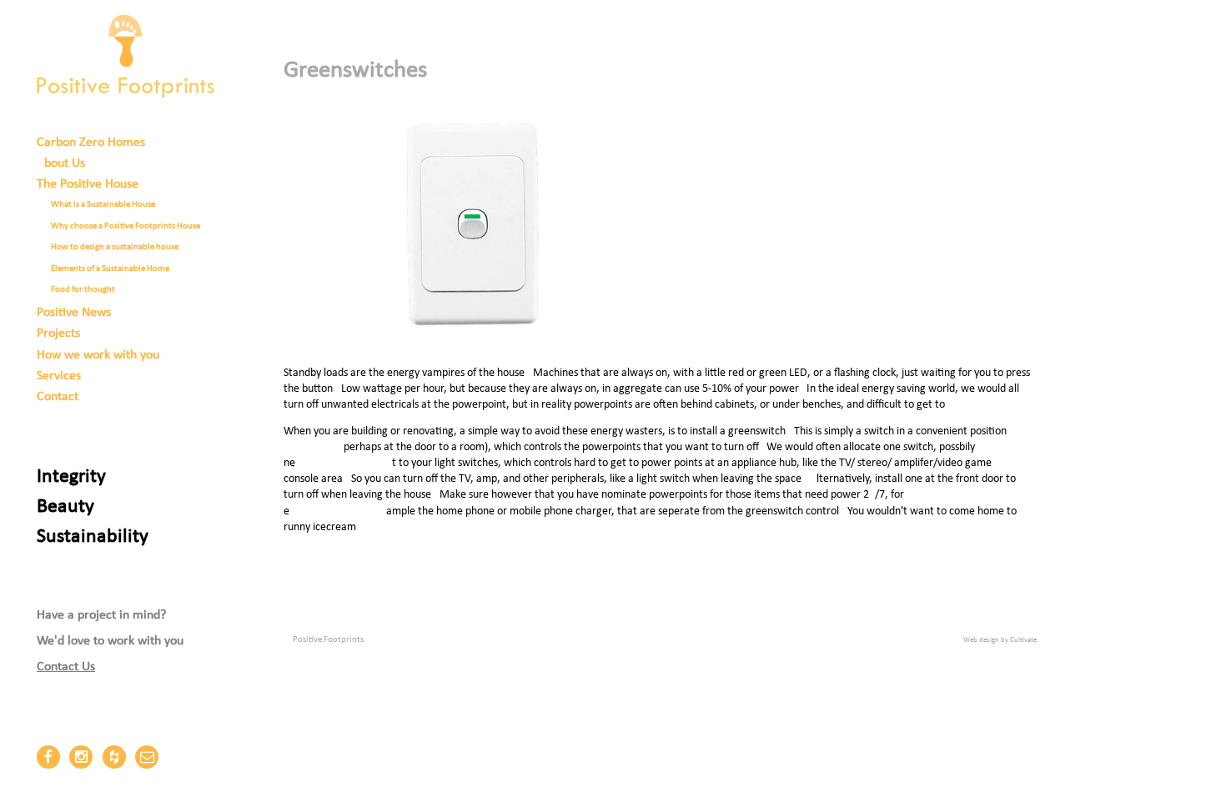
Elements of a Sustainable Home (110, 268)
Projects (58, 333)
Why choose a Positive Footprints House (125, 226)
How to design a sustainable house (114, 247)
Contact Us (66, 667)
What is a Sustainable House (103, 204)
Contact (57, 397)
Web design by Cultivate (1000, 640)
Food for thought (83, 289)
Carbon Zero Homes (91, 142)
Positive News (74, 312)
